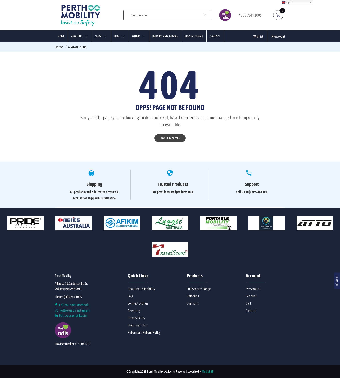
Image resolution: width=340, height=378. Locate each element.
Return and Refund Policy (144, 332)
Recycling (134, 311)
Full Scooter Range (199, 289)
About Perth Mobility (141, 289)
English (288, 2)
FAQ (130, 296)
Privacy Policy (136, 318)
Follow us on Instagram (75, 310)
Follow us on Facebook (74, 305)
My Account (278, 36)
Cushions (193, 303)
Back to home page (170, 138)
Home (59, 47)
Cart (248, 303)
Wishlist (258, 36)
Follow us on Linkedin (73, 315)
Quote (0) (337, 280)
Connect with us (138, 303)
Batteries (193, 296)
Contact (251, 311)
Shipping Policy (138, 325)
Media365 (208, 371)
